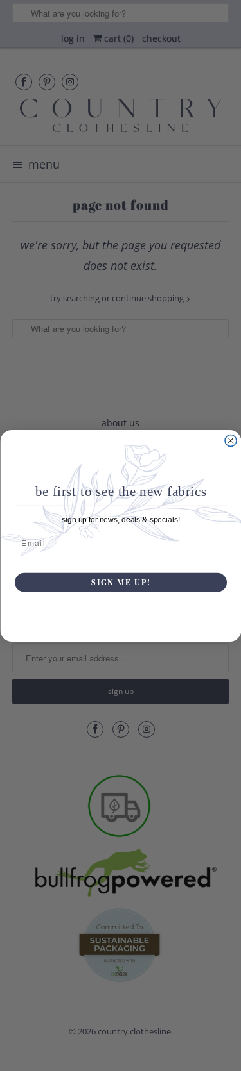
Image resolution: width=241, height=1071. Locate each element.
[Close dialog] (231, 440)
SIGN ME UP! (120, 581)
